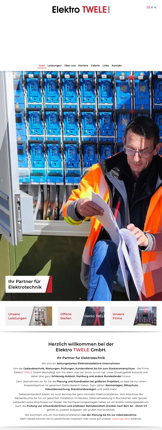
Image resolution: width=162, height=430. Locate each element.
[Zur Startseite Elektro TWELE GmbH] (81, 9)
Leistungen (55, 65)
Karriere (83, 65)
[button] (155, 7)
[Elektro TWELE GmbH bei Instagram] (148, 7)
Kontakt (117, 65)
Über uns (70, 65)
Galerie (95, 65)
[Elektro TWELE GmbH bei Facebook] (152, 7)
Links (105, 65)
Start (42, 65)
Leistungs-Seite (120, 418)
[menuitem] (29, 316)
